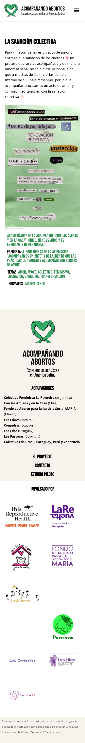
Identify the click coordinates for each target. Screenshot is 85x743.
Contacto (42, 465)
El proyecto (42, 457)
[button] (76, 10)
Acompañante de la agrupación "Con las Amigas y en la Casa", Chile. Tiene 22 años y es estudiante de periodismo (42, 240)
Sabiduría (32, 276)
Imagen (30, 284)
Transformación (52, 276)
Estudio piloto (42, 474)
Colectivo (45, 272)
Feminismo (61, 272)
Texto (40, 284)
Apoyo (31, 272)
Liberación (15, 276)
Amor (22, 272)
